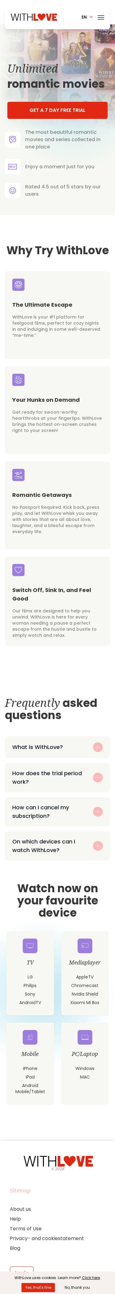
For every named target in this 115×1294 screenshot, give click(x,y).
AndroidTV (30, 1003)
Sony (30, 994)
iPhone (30, 1068)
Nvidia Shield (85, 994)
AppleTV (85, 977)
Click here (91, 1277)
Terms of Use (26, 1228)
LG (30, 977)
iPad (30, 1077)
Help (15, 1218)
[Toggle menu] (101, 16)
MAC (85, 1077)
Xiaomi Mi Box (84, 1003)
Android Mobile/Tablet (30, 1088)
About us (20, 1209)
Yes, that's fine (38, 1287)
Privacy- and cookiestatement (47, 1238)
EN (84, 17)
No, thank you (77, 1287)
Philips (30, 985)
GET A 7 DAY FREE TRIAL (57, 110)
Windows (84, 1068)
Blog (15, 1248)
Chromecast (84, 985)
